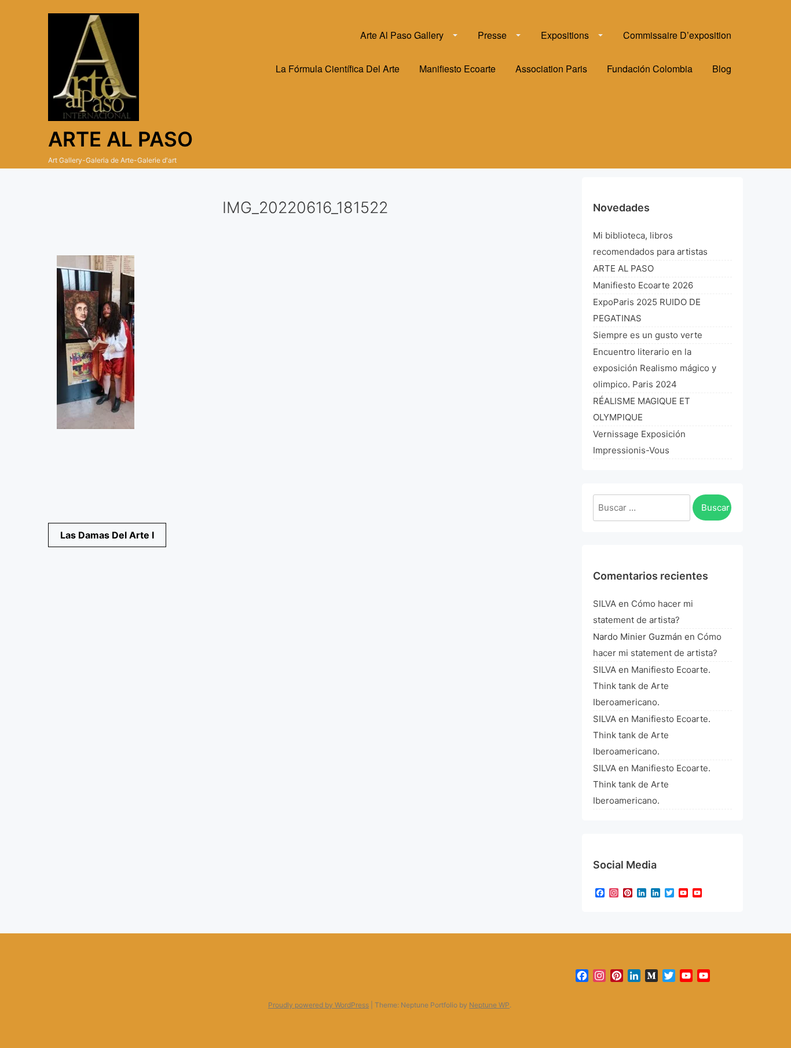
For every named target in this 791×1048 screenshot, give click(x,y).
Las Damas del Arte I (107, 535)
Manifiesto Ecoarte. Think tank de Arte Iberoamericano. (652, 686)
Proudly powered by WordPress (318, 1005)
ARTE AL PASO (623, 268)
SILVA (604, 603)
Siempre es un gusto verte (647, 334)
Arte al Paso (120, 139)
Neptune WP (489, 1005)
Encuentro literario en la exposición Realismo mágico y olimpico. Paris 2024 (654, 368)
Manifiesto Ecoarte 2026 (643, 285)
